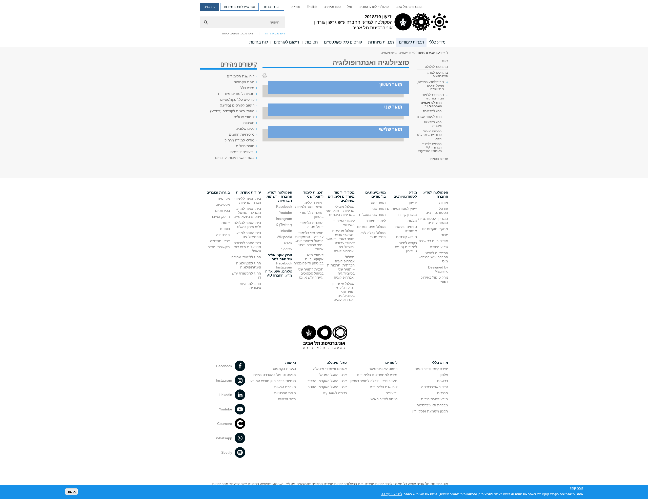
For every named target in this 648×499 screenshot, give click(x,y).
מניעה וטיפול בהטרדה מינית (274, 375)
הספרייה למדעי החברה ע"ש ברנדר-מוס (433, 257)
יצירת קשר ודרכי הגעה (431, 369)
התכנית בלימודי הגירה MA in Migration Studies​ (430, 147)
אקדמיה (224, 198)
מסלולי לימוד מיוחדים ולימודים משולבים (341, 196)
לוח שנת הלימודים (240, 76)
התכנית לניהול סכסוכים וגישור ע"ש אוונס (429, 135)
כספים (225, 229)
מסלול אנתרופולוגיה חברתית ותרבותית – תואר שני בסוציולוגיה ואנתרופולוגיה (341, 267)
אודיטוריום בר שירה (433, 241)
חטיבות (311, 42)
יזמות (225, 223)
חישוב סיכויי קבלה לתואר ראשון (373, 381)
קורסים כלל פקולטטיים (343, 42)
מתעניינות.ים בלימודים (375, 194)
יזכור (444, 235)
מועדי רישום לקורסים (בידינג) (232, 111)
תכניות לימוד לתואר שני (313, 194)
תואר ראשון (377, 202)
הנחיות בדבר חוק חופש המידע (273, 381)
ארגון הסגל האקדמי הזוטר (327, 387)
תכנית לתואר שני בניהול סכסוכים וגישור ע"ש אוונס (310, 273)
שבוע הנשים (439, 247)
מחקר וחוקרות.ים (435, 229)
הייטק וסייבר (220, 217)
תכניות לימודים (411, 42)
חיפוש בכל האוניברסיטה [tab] (237, 33)
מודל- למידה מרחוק (239, 140)
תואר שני (379, 208)
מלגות (412, 221)
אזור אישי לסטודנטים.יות (239, 7)
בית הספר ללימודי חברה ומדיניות (247, 200)
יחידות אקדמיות (248, 192)
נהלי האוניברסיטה (434, 387)
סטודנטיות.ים (332, 7)
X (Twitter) (284, 225)
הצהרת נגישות (285, 387)
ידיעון (413, 202)
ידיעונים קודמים (242, 152)
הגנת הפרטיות (285, 393)
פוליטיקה (223, 235)
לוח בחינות (258, 42)
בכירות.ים (222, 211)
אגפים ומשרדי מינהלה (330, 369)
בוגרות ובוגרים (218, 192)
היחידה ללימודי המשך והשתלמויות (309, 204)
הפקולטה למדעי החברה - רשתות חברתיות (279, 196)
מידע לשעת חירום (434, 399)
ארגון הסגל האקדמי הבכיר (327, 381)
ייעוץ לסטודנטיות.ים (402, 208)
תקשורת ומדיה (219, 247)
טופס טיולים (245, 146)
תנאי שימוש (287, 399)
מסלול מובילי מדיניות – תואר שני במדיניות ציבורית (340, 210)
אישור (71, 491)
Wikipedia (284, 237)
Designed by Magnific (438, 269)
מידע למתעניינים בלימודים (377, 375)
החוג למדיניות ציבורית (433, 124)
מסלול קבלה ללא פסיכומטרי (373, 235)
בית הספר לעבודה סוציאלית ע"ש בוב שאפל (247, 247)
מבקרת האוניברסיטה (432, 405)
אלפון (444, 375)
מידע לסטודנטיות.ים (405, 194)
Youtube (285, 213)
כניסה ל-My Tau (334, 393)
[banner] (324, 23)
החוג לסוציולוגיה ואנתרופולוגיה (431, 104)
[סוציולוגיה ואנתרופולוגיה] (335, 96)
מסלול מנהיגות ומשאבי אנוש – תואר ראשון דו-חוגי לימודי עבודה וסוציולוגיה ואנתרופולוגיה (340, 241)
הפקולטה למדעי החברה (374, 7)
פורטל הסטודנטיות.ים (437, 210)
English (312, 7)
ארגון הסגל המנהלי (332, 375)
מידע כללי (437, 42)
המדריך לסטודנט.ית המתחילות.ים (433, 221)
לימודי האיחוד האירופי (344, 223)
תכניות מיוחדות (381, 42)
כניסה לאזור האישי (383, 399)
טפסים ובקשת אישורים (406, 229)
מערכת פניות (272, 7)
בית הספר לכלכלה (436, 67)
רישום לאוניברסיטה (383, 369)
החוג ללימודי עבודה (429, 116)
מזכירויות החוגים (241, 134)
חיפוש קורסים (406, 237)
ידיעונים (391, 393)
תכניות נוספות (439, 159)
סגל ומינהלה (337, 363)
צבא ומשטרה (220, 241)
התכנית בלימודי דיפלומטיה (311, 225)
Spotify (286, 249)
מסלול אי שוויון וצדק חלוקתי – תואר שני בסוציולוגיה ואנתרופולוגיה (343, 291)
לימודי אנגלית (244, 117)
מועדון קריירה (406, 215)
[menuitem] (409, 6)
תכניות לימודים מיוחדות (236, 94)
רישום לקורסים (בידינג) (237, 105)
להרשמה (209, 7)
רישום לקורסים (286, 42)
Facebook (284, 206)
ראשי (444, 61)
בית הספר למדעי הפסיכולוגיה (437, 74)
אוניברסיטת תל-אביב (409, 7)
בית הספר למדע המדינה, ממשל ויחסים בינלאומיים (247, 212)
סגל (349, 7)
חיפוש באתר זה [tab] (275, 33)
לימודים (391, 363)
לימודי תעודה (376, 221)
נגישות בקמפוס (284, 369)
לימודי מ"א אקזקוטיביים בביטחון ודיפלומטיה (308, 259)
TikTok (287, 243)
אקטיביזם (222, 204)
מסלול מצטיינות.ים (371, 227)
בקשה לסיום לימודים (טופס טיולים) (406, 247)
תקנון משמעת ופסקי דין (430, 411)
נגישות (290, 363)
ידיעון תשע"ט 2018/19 (446, 52)
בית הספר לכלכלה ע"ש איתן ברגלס (247, 225)
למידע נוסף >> (391, 494)
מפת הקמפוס (244, 82)
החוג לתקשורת (432, 111)
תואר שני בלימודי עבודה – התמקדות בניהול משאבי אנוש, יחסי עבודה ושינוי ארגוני (308, 241)
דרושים (442, 381)
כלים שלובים (244, 129)
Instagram (284, 219)
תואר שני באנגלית (372, 215)
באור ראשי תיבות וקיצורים (234, 158)
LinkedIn (285, 231)
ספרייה (295, 7)
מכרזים (442, 393)
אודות (443, 202)
